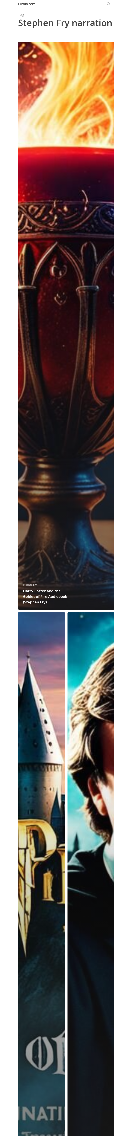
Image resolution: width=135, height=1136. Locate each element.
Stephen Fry (30, 584)
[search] (108, 4)
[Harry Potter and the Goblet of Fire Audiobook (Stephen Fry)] (66, 326)
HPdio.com (26, 4)
